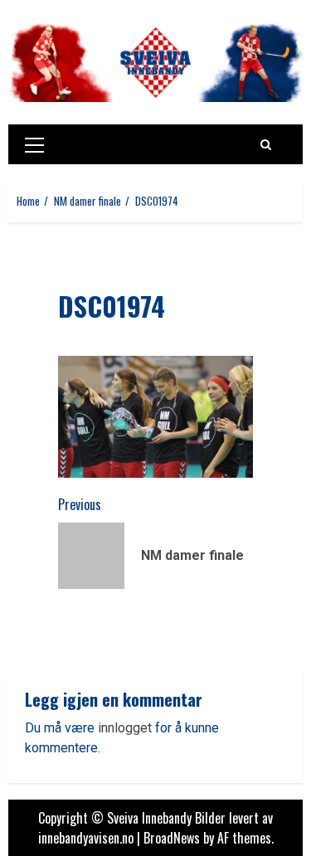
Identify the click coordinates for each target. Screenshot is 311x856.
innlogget (125, 728)
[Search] (265, 144)
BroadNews (171, 838)
